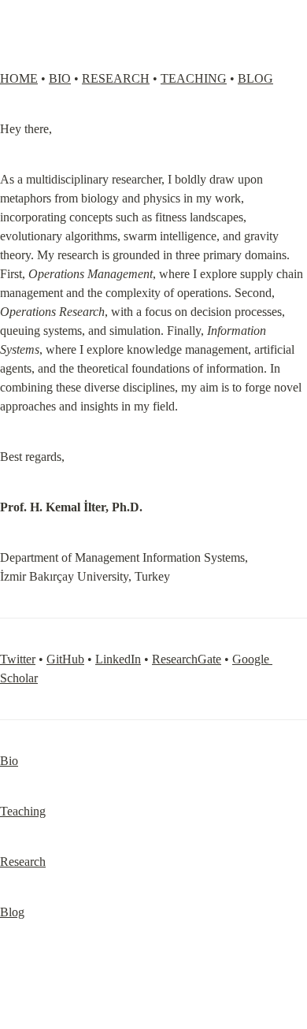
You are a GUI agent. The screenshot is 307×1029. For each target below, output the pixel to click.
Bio (9, 760)
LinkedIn (118, 659)
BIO (60, 78)
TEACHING (194, 78)
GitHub (65, 659)
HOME (19, 78)
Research (23, 861)
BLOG (255, 78)
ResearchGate (186, 659)
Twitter (17, 659)
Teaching (23, 811)
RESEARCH (116, 78)
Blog (12, 912)
